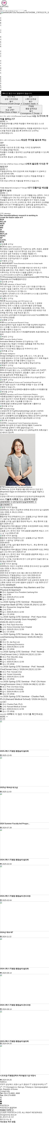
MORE (3, 121)
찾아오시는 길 (5, 1119)
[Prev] (1, 719)
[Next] (4, 719)
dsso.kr (14, 1115)
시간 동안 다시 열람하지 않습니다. (17, 93)
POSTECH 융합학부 (8, 1108)
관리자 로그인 (8, 1117)
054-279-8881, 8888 (11, 1093)
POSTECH (4, 1105)
